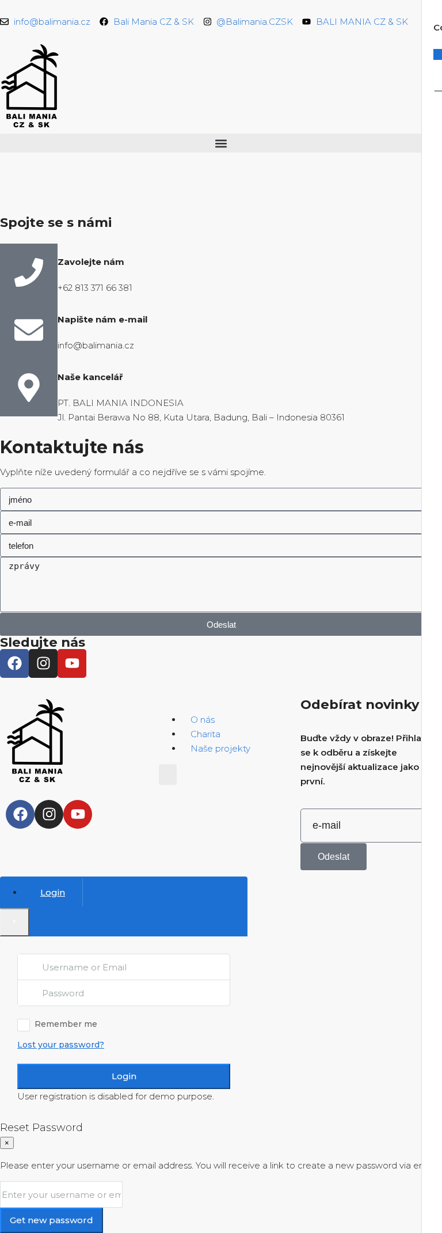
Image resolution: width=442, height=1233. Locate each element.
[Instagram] (43, 663)
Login (124, 1076)
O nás (202, 719)
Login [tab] (52, 892)
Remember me (66, 1024)
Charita (205, 734)
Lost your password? (60, 1044)
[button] (221, 143)
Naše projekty (220, 748)
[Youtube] (72, 663)
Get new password (51, 1220)
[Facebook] (14, 663)
